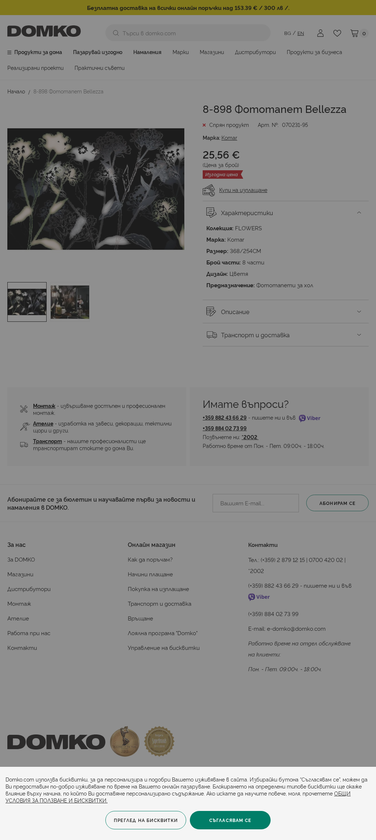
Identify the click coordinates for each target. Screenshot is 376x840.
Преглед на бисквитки (146, 820)
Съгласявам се (230, 820)
